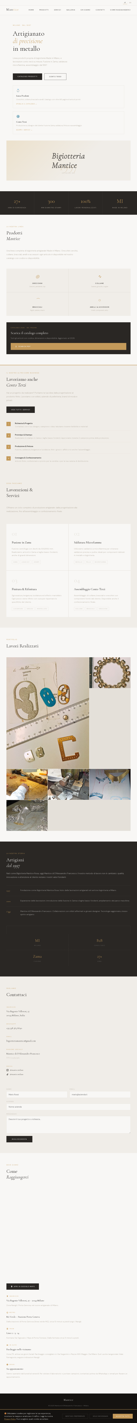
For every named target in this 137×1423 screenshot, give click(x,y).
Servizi (57, 10)
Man (12, 9)
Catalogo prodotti (27, 76)
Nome (9, 1089)
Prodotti (44, 10)
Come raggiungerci (120, 10)
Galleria (70, 10)
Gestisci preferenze (75, 1416)
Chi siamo (85, 10)
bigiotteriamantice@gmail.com (21, 1040)
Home (31, 10)
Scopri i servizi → (24, 130)
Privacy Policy (10, 1419)
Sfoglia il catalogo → (26, 104)
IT (125, 3)
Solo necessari (100, 1416)
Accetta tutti (123, 1416)
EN (130, 3)
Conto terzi (55, 77)
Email (72, 1089)
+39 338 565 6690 (14, 1028)
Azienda (10, 1101)
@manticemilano (16, 1070)
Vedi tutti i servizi (20, 410)
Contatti (100, 10)
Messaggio (11, 1114)
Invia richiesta (19, 1139)
